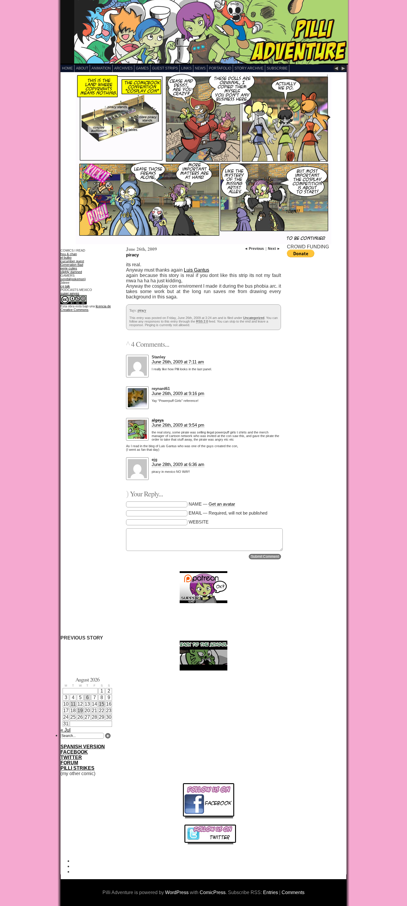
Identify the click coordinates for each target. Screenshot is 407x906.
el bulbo (66, 257)
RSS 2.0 (202, 321)
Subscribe (277, 68)
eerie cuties (68, 268)
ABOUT (82, 68)
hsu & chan (68, 254)
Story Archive (248, 68)
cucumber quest (72, 261)
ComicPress (213, 892)
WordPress (177, 892)
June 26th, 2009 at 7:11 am (178, 361)
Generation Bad (71, 265)
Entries (270, 892)
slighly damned (71, 272)
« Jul (65, 729)
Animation (101, 68)
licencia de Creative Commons (85, 308)
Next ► (274, 249)
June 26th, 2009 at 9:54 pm (178, 425)
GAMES (142, 68)
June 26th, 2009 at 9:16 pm (178, 393)
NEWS (200, 68)
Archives (123, 68)
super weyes (69, 293)
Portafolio (220, 68)
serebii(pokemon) (73, 279)
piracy (132, 254)
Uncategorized (253, 318)
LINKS (186, 68)
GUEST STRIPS (165, 68)
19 (80, 710)
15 (101, 704)
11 (73, 704)
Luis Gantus (196, 269)
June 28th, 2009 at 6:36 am (178, 464)
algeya (158, 420)
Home (67, 68)
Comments (293, 892)
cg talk (65, 286)
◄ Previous (254, 249)
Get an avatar (222, 504)
